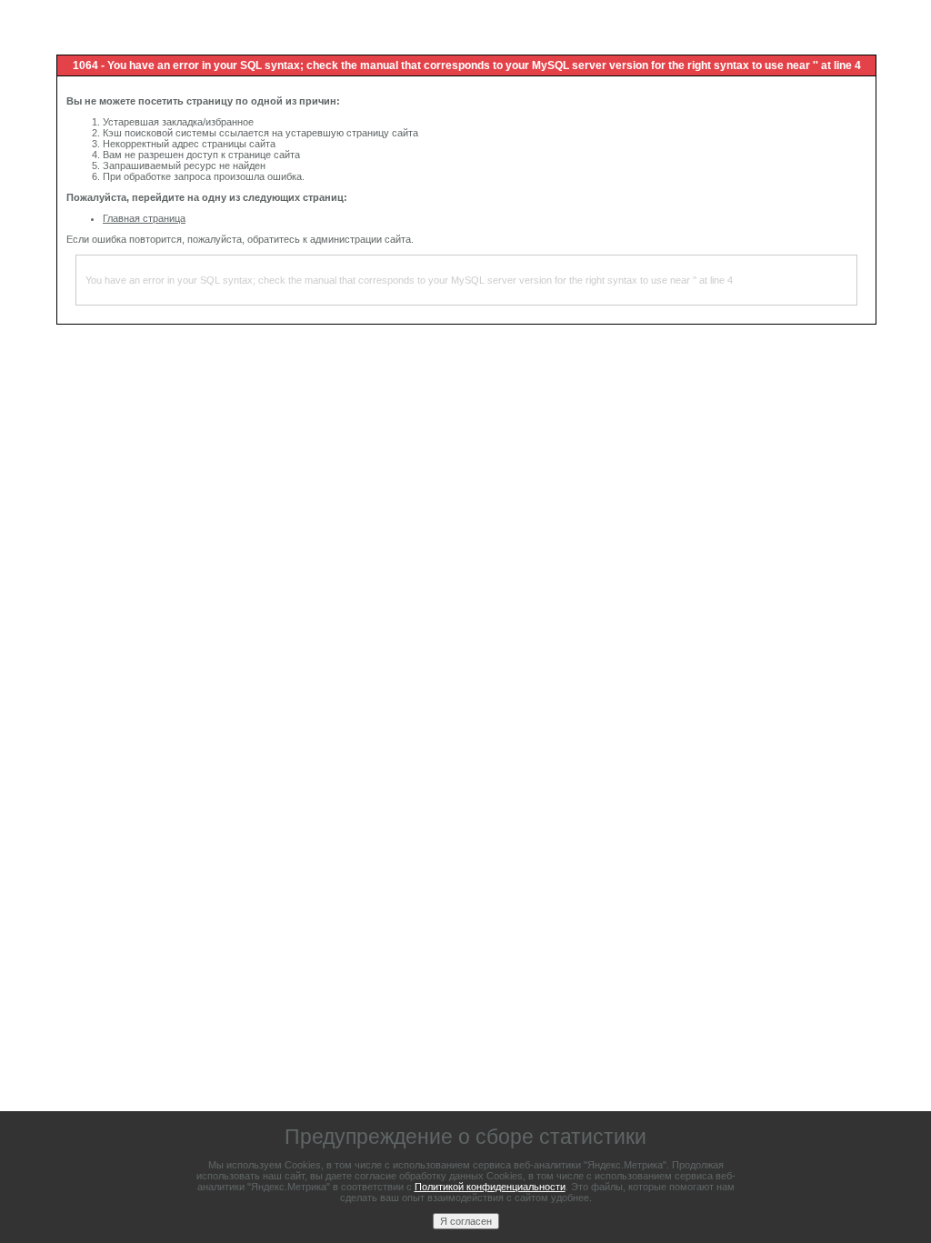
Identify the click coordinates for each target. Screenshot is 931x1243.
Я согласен (466, 1221)
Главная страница (144, 218)
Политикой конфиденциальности (490, 1186)
